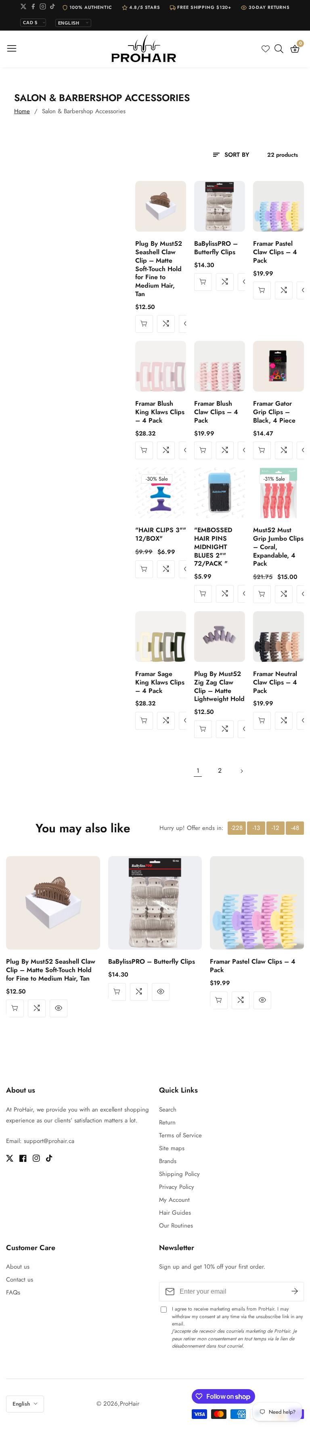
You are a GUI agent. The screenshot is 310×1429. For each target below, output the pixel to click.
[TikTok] (52, 7)
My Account (174, 1199)
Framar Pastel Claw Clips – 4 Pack (275, 252)
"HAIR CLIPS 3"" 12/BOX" (160, 534)
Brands (167, 1161)
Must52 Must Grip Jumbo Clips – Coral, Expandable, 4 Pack (278, 547)
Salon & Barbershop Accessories (84, 111)
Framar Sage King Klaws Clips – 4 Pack (159, 682)
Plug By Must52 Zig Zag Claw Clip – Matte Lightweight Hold (219, 686)
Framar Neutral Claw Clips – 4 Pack (275, 682)
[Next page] (241, 771)
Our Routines (176, 1225)
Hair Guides (175, 1212)
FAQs (13, 1292)
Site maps (171, 1148)
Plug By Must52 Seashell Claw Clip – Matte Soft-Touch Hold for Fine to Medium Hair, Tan (158, 269)
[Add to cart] (144, 324)
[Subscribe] (294, 1291)
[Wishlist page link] (266, 49)
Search (167, 1109)
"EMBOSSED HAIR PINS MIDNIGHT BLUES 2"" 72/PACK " (213, 547)
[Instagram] (43, 7)
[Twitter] (23, 7)
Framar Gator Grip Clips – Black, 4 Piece (274, 412)
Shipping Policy (179, 1174)
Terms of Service (180, 1135)
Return (167, 1122)
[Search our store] (280, 48)
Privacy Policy (176, 1186)
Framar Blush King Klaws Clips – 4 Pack (159, 412)
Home (22, 111)
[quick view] (203, 729)
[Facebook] (33, 7)
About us (17, 1266)
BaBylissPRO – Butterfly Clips (216, 248)
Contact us (19, 1279)
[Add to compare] (166, 324)
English (22, 1404)
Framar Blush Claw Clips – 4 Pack (216, 412)
